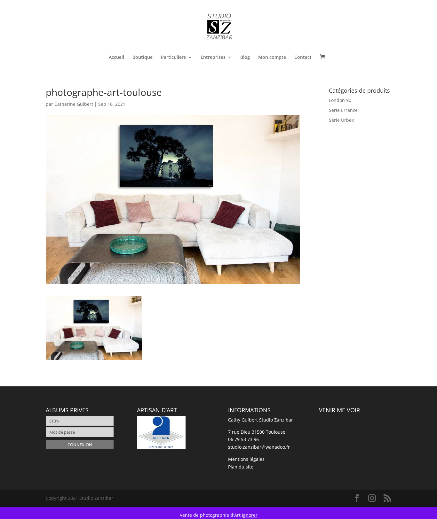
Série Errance (343, 110)
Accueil (116, 57)
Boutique (142, 57)
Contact (303, 57)
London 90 (340, 100)
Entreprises (213, 57)
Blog (245, 57)
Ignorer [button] (250, 515)
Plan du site (240, 467)
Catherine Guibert (73, 104)
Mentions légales (246, 459)
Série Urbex (341, 120)
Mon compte (272, 57)
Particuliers (173, 57)
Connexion (80, 444)
